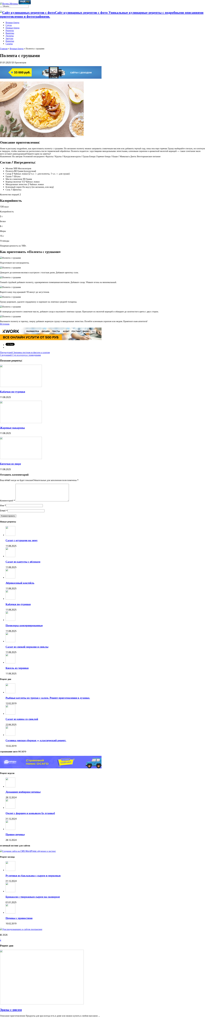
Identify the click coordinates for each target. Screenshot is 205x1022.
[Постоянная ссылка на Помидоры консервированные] (10, 620)
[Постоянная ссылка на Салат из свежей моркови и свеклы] (10, 641)
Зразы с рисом (11, 1010)
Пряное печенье (15, 834)
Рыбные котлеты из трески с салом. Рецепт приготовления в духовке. (48, 697)
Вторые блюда (12, 22)
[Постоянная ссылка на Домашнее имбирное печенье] (10, 786)
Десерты (10, 35)
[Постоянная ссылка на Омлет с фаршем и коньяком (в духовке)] (10, 807)
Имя (2, 505)
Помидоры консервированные (24, 625)
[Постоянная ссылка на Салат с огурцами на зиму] (10, 535)
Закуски (9, 38)
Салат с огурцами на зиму (22, 540)
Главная (4, 48)
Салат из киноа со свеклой (22, 719)
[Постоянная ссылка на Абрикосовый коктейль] (10, 577)
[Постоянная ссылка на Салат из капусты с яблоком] (10, 556)
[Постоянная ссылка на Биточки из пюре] (21, 458)
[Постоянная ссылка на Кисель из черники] (10, 662)
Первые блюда (12, 28)
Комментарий (7, 500)
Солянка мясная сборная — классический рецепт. (36, 740)
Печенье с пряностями (19, 918)
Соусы (9, 25)
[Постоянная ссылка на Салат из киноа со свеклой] (10, 713)
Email (3, 510)
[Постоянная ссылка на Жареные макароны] (21, 422)
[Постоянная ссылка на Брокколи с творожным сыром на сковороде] (10, 891)
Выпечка (10, 33)
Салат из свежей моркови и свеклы (27, 646)
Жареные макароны (12, 427)
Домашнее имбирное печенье (23, 791)
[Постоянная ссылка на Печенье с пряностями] (10, 912)
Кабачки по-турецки (12, 391)
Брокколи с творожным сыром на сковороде (33, 896)
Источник (4, 324)
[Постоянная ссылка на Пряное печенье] (10, 829)
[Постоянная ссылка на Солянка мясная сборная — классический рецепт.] (10, 735)
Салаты (9, 43)
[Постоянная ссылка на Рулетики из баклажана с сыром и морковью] (10, 870)
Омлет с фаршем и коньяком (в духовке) (30, 813)
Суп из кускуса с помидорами (20, 355)
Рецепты (10, 30)
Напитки (10, 41)
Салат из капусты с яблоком (23, 561)
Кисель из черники (17, 668)
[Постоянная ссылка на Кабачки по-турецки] (21, 386)
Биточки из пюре (10, 463)
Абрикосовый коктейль (20, 582)
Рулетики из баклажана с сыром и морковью (33, 875)
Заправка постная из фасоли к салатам (25, 352)
